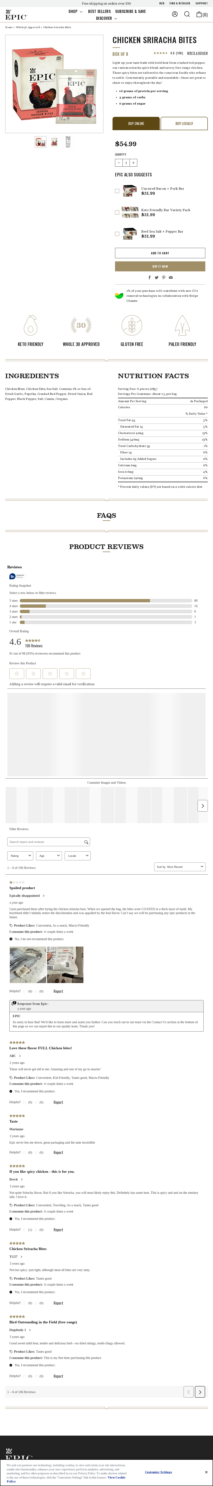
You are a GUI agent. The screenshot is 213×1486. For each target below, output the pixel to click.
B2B (161, 3)
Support (202, 3)
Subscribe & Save (130, 11)
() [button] (205, 14)
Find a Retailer (180, 3)
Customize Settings (158, 1472)
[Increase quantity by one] (133, 162)
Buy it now (160, 266)
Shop (73, 11)
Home (9, 27)
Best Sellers (99, 11)
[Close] (206, 1472)
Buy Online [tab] (136, 123)
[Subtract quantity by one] (119, 162)
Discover (104, 18)
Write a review (197, 53)
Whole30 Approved (28, 27)
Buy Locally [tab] (184, 123)
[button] (187, 14)
